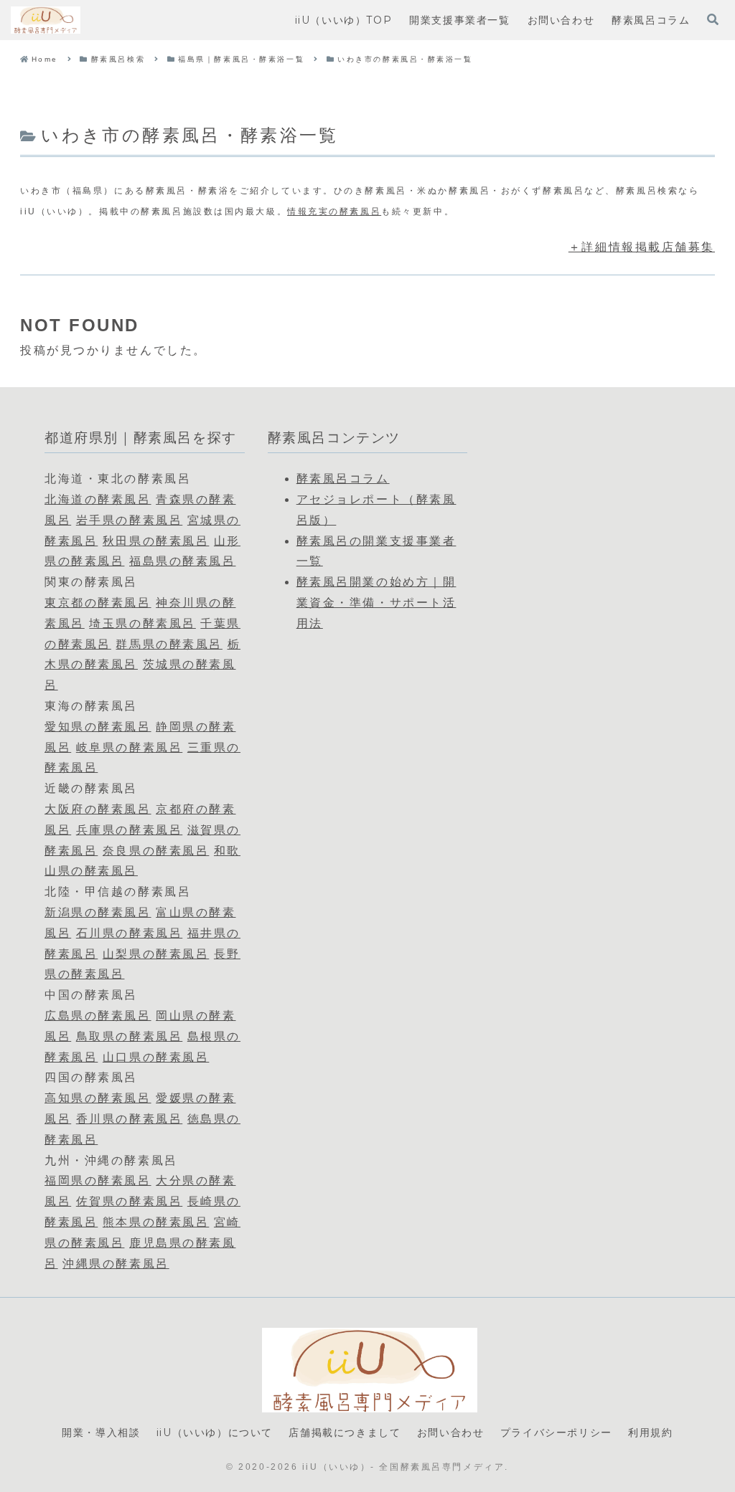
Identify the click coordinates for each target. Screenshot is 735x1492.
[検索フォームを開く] (712, 19)
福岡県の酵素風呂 (98, 1180)
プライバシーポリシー (556, 1432)
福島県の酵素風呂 (182, 561)
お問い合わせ (450, 1432)
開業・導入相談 (101, 1432)
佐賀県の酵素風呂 (129, 1201)
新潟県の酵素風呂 (98, 912)
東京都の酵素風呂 (98, 603)
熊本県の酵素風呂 (156, 1222)
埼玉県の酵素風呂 (142, 623)
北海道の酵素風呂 (98, 499)
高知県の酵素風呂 (98, 1098)
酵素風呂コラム (343, 478)
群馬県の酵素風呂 (169, 644)
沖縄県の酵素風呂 (115, 1264)
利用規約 (650, 1432)
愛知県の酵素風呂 (98, 727)
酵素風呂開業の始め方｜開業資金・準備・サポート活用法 (376, 602)
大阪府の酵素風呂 (98, 809)
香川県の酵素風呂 (129, 1119)
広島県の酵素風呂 (98, 1015)
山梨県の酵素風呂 (156, 954)
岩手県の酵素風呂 (129, 520)
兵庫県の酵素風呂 (129, 830)
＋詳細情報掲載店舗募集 (641, 247)
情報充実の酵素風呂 (334, 211)
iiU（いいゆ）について (214, 1432)
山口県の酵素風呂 (156, 1057)
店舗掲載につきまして (345, 1432)
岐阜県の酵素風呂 (129, 747)
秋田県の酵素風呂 (156, 541)
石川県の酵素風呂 (129, 933)
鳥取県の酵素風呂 (129, 1036)
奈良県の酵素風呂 (156, 851)
